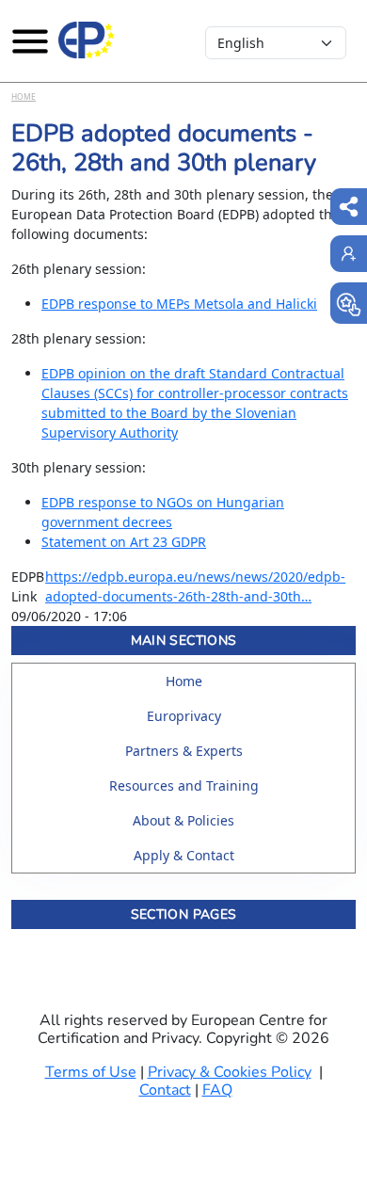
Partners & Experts (184, 751)
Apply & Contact (184, 855)
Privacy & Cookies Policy (229, 1072)
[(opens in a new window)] (348, 303)
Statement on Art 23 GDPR (123, 542)
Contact (165, 1090)
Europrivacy (184, 716)
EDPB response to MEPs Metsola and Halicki (179, 304)
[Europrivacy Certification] (86, 40)
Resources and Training (184, 785)
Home (23, 96)
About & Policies (183, 820)
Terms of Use (90, 1072)
